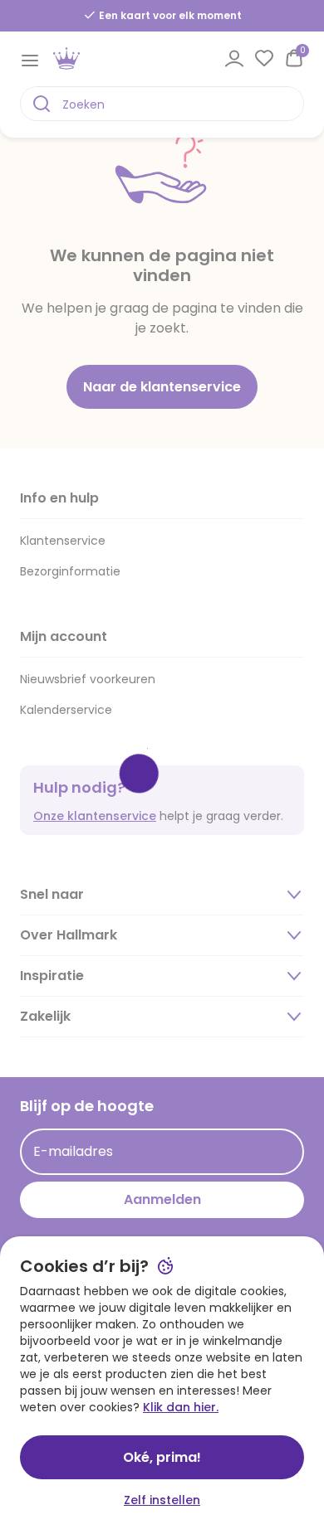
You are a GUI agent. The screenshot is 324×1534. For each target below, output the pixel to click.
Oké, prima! (162, 1457)
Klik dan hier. (180, 1407)
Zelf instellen (162, 1500)
